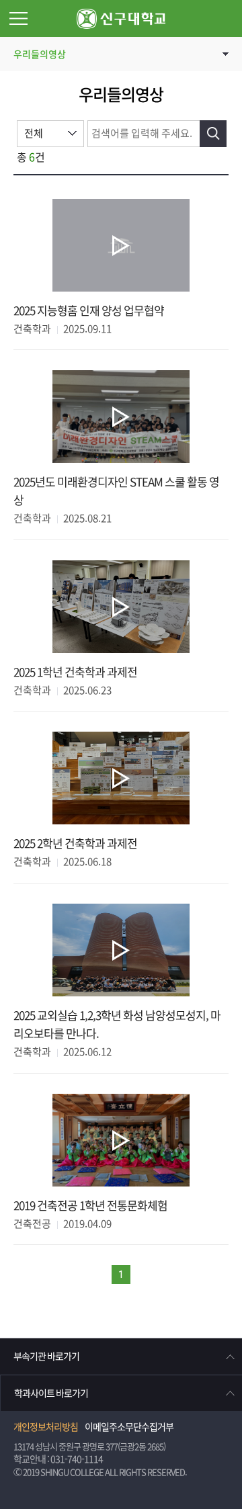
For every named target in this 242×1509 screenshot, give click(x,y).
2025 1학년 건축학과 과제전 (75, 672)
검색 (213, 133)
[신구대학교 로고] (121, 18)
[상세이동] (121, 245)
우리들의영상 (39, 54)
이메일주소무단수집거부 (129, 1427)
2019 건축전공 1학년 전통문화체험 (90, 1205)
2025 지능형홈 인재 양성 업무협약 (88, 310)
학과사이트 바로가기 (51, 1393)
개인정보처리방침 (45, 1427)
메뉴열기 (18, 18)
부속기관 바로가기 (46, 1356)
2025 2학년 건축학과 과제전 (75, 843)
